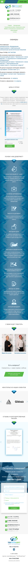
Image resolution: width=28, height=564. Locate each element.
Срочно (7, 500)
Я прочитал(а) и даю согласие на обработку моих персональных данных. (14, 503)
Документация (16, 25)
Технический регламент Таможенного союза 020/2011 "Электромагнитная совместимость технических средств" (14, 63)
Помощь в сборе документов (12, 498)
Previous (1, 128)
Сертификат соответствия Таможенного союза (12, 74)
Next (27, 128)
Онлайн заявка (23, 1)
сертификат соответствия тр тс (10, 69)
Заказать (9, 146)
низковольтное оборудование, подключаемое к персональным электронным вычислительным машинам (13, 48)
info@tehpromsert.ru (15, 18)
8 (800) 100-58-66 (14, 14)
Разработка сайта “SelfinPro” (14, 560)
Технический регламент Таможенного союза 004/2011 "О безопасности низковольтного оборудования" (14, 28)
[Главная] (13, 6)
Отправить (14, 508)
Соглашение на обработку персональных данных (14, 503)
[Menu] (2, 1)
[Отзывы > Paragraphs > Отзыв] (14, 442)
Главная (10, 25)
